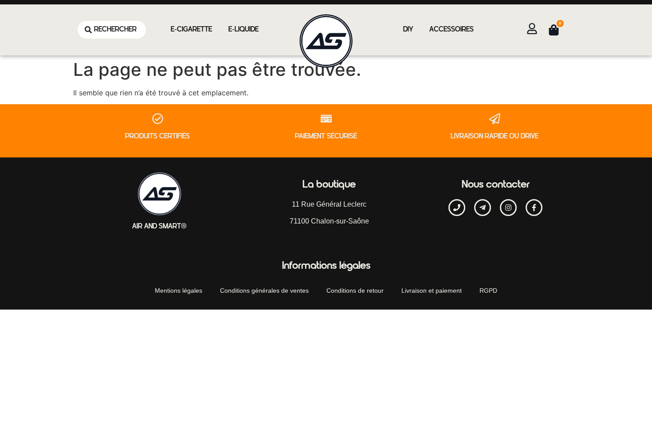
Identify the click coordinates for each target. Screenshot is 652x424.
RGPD (488, 290)
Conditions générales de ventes (264, 290)
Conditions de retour (355, 290)
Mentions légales (178, 290)
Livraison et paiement (431, 290)
